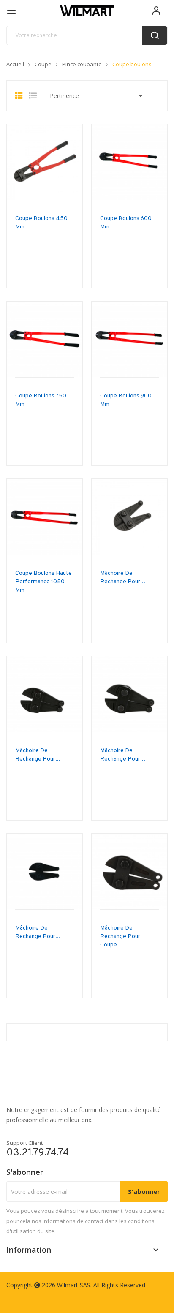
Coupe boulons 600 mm (126, 223)
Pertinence (98, 96)
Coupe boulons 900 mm (126, 400)
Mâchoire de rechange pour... (122, 577)
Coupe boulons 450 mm (41, 223)
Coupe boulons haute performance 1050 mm (43, 582)
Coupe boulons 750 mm (40, 400)
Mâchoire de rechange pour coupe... (120, 936)
